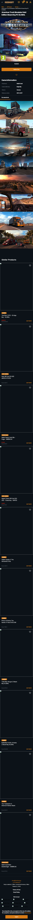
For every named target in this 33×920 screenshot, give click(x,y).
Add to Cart (16, 69)
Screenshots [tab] (5, 97)
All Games (9, 7)
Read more (28, 913)
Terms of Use (16, 889)
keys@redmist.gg (16, 880)
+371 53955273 (16, 882)
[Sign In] (30, 2)
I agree (16, 916)
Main (3, 7)
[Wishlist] (19, 2)
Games (16, 7)
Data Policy (16, 892)
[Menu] (2, 2)
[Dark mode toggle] (26, 2)
